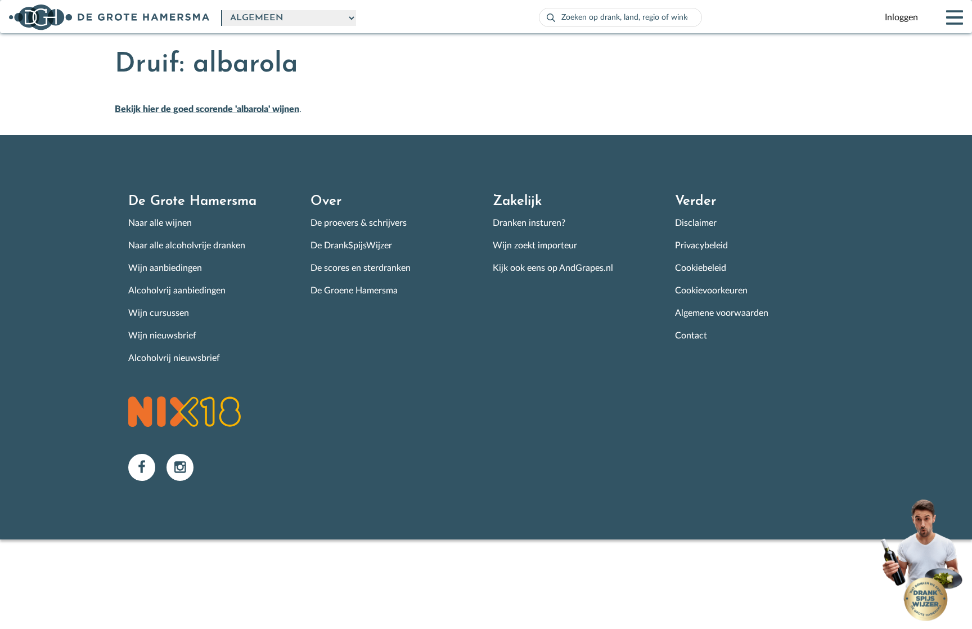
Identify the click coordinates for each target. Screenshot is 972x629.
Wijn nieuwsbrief (162, 335)
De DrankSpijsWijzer (351, 245)
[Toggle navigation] (945, 17)
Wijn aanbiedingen (165, 268)
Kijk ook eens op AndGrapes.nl (553, 268)
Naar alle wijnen (160, 222)
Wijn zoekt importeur (535, 245)
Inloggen (901, 17)
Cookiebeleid (700, 268)
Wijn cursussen (158, 313)
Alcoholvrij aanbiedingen (177, 290)
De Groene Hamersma (354, 290)
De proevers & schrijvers (358, 222)
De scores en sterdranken (360, 268)
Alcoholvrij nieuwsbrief (174, 358)
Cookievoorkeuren (711, 290)
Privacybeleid (701, 245)
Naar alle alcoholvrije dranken (186, 245)
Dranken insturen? (529, 222)
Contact (691, 335)
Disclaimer (696, 222)
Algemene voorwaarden (721, 313)
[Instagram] (184, 466)
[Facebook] (147, 466)
